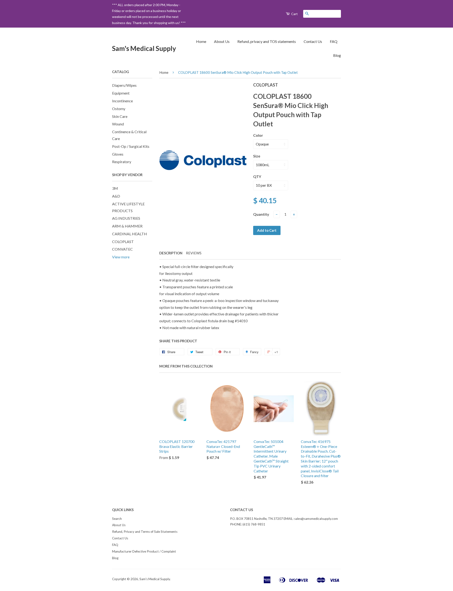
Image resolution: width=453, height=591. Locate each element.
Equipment (121, 93)
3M (115, 188)
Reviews (193, 253)
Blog (337, 55)
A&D (116, 196)
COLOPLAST (123, 241)
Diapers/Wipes (124, 85)
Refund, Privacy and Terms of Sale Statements (144, 531)
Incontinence (122, 101)
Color (258, 135)
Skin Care (119, 116)
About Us (222, 41)
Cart (294, 14)
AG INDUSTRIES (126, 218)
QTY (257, 176)
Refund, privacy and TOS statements (266, 41)
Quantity (261, 214)
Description (170, 253)
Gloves (117, 154)
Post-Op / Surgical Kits (130, 146)
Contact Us (313, 41)
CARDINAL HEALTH (129, 233)
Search (117, 519)
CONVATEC (122, 249)
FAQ (333, 41)
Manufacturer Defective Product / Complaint (144, 551)
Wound (118, 124)
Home (201, 41)
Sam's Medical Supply (144, 48)
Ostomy (118, 108)
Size (256, 156)
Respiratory (121, 161)
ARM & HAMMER (127, 226)
